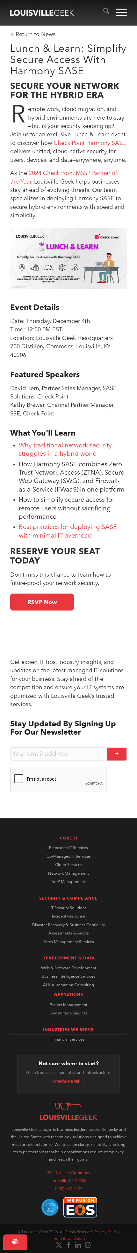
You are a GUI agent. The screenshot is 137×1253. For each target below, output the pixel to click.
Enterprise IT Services (68, 848)
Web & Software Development (68, 968)
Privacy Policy (106, 1232)
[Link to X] (59, 1245)
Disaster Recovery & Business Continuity (68, 925)
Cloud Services (68, 865)
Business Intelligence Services (68, 977)
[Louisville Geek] (42, 13)
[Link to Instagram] (87, 1245)
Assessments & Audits (68, 933)
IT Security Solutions (68, 908)
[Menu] (118, 13)
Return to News (35, 34)
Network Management (68, 874)
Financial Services (68, 1040)
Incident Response (68, 916)
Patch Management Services (68, 942)
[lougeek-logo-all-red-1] (68, 1111)
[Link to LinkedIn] (78, 1245)
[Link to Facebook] (68, 1245)
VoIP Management (68, 882)
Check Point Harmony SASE (90, 143)
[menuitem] (103, 13)
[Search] (103, 13)
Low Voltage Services (68, 1013)
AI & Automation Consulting (68, 985)
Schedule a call (68, 1082)
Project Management (68, 1005)
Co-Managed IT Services (69, 857)
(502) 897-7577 (68, 1189)
